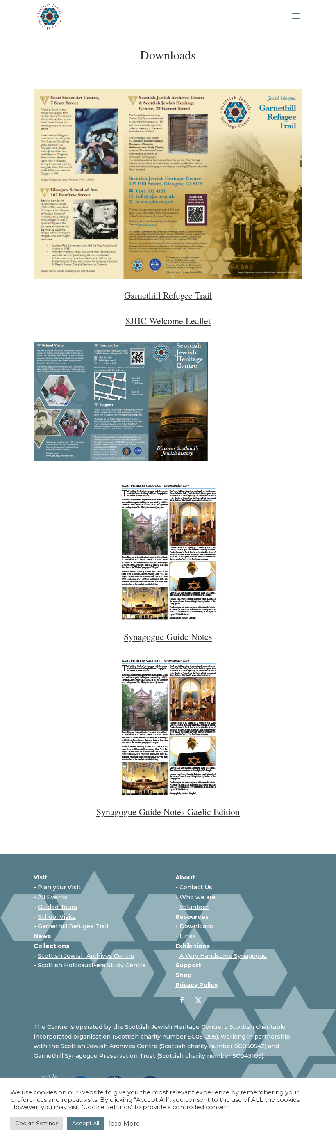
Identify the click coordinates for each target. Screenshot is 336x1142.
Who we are (197, 897)
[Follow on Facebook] (181, 1000)
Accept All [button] (85, 1123)
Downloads (196, 926)
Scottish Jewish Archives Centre (86, 955)
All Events (53, 897)
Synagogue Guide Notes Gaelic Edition (168, 812)
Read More (123, 1123)
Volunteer (194, 907)
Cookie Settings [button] (36, 1123)
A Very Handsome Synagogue (223, 955)
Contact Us (195, 887)
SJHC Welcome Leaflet (168, 321)
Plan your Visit (59, 887)
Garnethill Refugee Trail (73, 926)
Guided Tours (57, 907)
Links (187, 936)
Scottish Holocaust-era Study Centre (92, 965)
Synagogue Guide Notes (168, 636)
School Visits (57, 916)
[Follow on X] (198, 1000)
